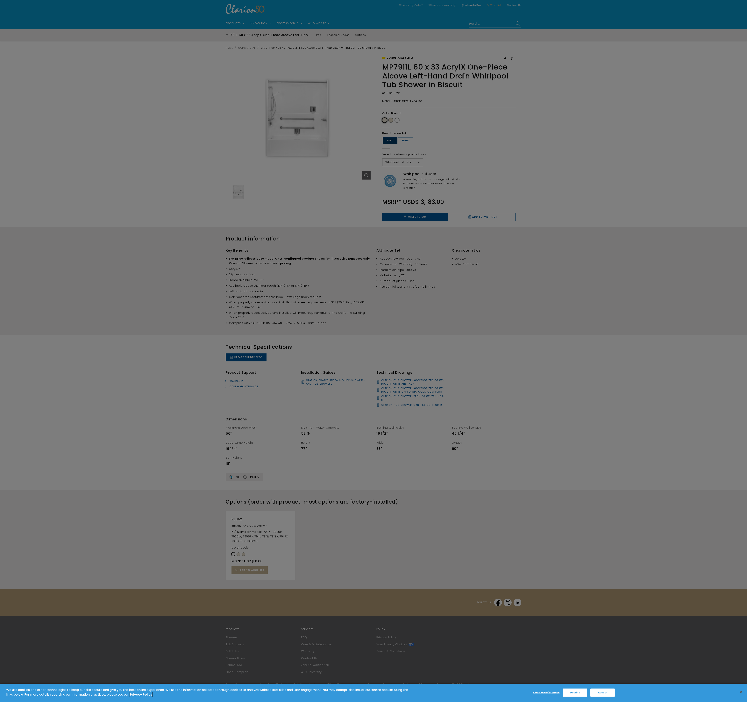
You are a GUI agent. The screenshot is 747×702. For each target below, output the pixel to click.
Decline (575, 692)
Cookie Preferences (546, 692)
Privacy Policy (141, 694)
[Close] (740, 692)
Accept (603, 692)
